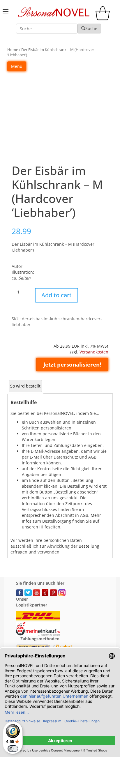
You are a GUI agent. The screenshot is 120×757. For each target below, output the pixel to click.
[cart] (104, 19)
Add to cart (56, 295)
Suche (91, 28)
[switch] (13, 748)
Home (12, 49)
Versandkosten (94, 352)
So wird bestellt (25, 386)
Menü (16, 66)
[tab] (25, 386)
